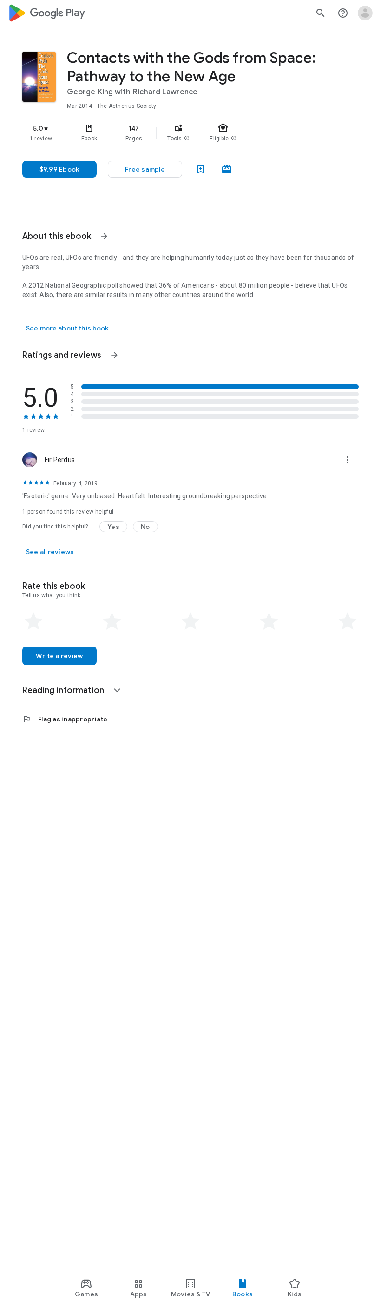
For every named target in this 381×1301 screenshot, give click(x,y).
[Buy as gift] (227, 169)
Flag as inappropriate (64, 719)
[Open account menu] (365, 13)
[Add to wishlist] (201, 169)
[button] (187, 138)
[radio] (33, 621)
